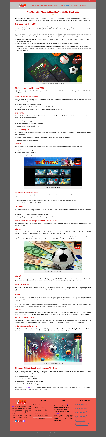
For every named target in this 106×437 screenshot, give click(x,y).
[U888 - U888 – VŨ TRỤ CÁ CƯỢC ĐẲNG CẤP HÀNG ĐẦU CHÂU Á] (22, 5)
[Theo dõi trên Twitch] (23, 421)
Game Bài (56, 5)
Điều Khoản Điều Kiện (46, 432)
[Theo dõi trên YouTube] (21, 421)
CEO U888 (56, 413)
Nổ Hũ (61, 5)
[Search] (89, 1)
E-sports (50, 5)
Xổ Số (71, 5)
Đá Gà (45, 5)
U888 (33, 5)
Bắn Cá (37, 5)
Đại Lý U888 (64, 432)
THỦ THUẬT (76, 5)
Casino (41, 5)
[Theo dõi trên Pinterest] (18, 421)
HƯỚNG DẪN (83, 5)
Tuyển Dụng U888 (56, 432)
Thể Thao (66, 5)
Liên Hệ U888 (37, 432)
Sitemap (70, 432)
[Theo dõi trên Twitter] (16, 421)
